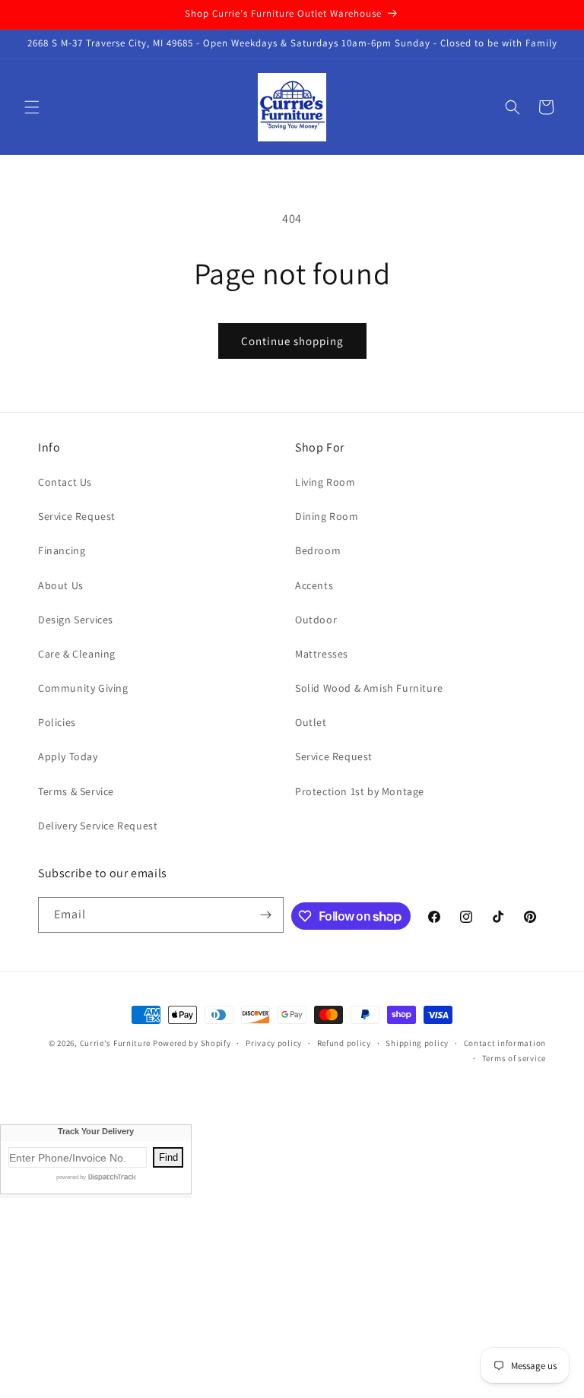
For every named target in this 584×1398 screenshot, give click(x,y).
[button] (32, 107)
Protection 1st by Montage (359, 791)
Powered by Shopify (192, 1043)
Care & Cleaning (77, 654)
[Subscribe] (266, 915)
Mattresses (321, 654)
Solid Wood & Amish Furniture (369, 688)
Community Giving (83, 688)
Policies (57, 722)
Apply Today (68, 756)
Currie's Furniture (115, 1043)
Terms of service (514, 1058)
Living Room (325, 482)
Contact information (505, 1043)
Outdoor (316, 619)
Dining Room (327, 516)
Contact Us (65, 482)
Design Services (75, 619)
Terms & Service (76, 791)
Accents (314, 585)
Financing (61, 550)
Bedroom (318, 550)
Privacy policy (274, 1043)
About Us (61, 585)
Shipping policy (417, 1043)
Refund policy (344, 1043)
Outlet (311, 722)
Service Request (77, 516)
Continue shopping (292, 341)
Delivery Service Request (97, 825)
